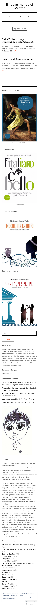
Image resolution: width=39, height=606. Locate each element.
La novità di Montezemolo (17, 59)
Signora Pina (6, 584)
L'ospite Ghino (7, 568)
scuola (4, 582)
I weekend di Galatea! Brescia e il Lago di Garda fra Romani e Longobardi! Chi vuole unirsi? (19, 384)
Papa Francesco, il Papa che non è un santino (18, 402)
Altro (17, 51)
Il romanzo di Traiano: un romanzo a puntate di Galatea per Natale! (18, 395)
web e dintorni (7, 588)
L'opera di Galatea (8, 570)
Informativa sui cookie (9, 598)
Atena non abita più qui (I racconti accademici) (19, 549)
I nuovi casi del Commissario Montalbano (16, 563)
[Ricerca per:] (19, 333)
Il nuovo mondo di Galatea (19, 6)
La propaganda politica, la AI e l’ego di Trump (18, 399)
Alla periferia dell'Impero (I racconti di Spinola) (18, 545)
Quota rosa (6, 577)
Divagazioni (6, 558)
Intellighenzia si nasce (10, 565)
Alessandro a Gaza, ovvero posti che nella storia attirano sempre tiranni (19, 389)
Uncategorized (7, 586)
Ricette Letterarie (8, 579)
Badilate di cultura (8, 554)
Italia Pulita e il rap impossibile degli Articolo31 (18, 40)
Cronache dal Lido (8, 556)
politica (4, 575)
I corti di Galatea (8, 561)
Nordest (5, 572)
